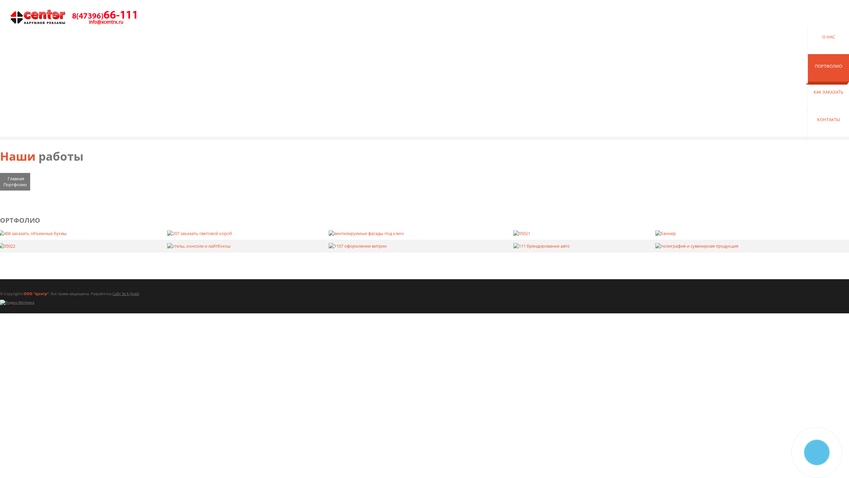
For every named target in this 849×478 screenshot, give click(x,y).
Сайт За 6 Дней (125, 293)
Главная (16, 179)
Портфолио (828, 66)
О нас (828, 37)
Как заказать (828, 92)
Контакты (828, 119)
